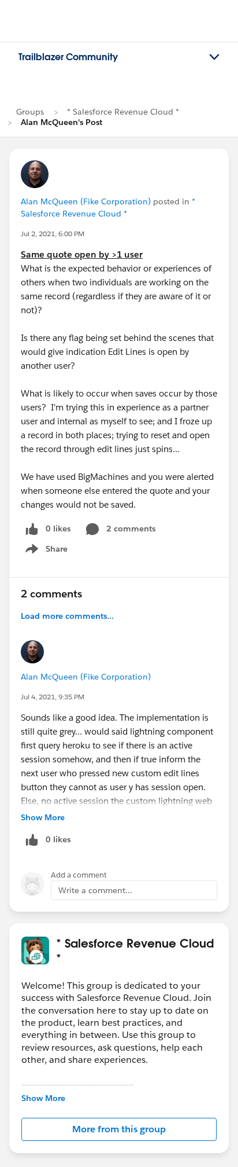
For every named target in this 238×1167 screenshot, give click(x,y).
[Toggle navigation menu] (214, 57)
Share (44, 551)
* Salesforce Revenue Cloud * (123, 112)
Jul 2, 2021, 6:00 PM (52, 233)
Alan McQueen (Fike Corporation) (86, 201)
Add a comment (79, 875)
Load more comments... (67, 616)
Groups (30, 112)
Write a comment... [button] (95, 890)
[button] (119, 1129)
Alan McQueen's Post (61, 122)
